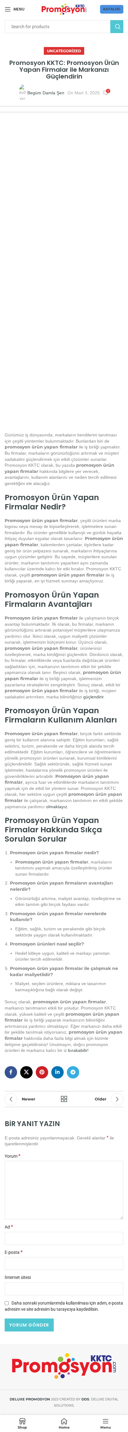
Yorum (13, 1156)
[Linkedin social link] (57, 1072)
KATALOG (111, 9)
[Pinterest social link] (42, 1072)
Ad (9, 1227)
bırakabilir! (78, 1050)
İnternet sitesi (18, 1277)
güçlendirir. (94, 696)
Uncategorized (64, 51)
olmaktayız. (57, 806)
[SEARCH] (116, 26)
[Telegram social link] (73, 1072)
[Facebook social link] (11, 1072)
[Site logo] (64, 8)
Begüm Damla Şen (45, 92)
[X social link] (26, 1072)
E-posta (14, 1252)
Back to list (64, 1099)
